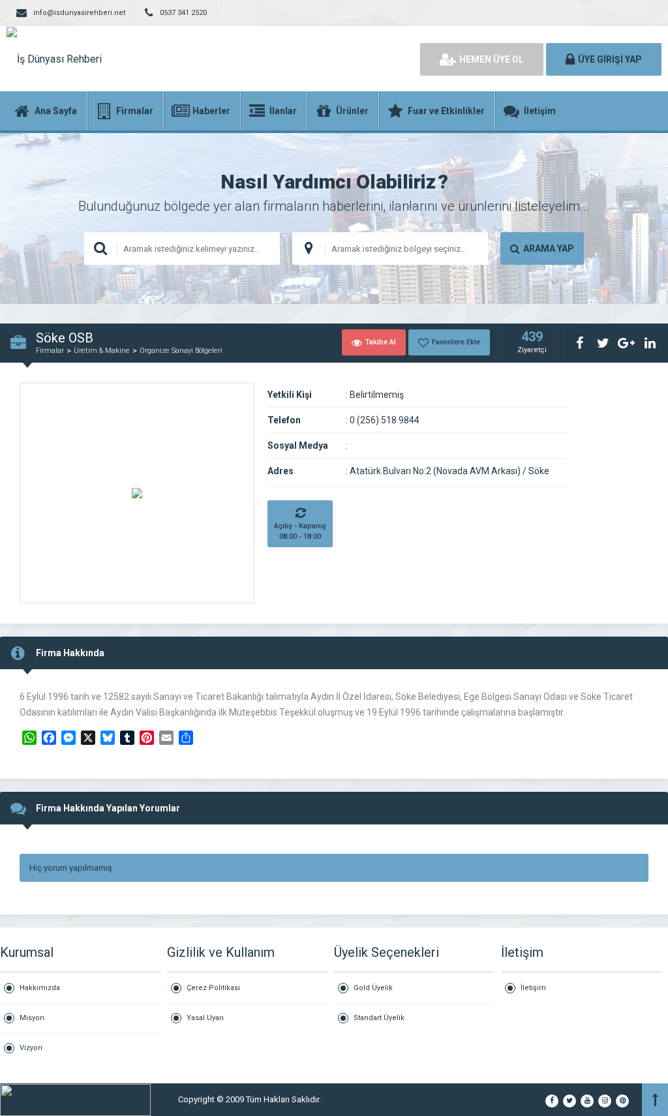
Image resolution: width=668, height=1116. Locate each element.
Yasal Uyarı (205, 1018)
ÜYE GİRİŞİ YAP (610, 59)
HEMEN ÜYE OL (491, 59)
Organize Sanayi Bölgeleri (181, 350)
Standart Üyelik (379, 1018)
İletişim (533, 988)
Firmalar (50, 350)
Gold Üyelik (373, 988)
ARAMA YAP (548, 248)
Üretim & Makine (102, 350)
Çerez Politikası (213, 988)
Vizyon (31, 1048)
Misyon (32, 1018)
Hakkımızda (40, 988)
